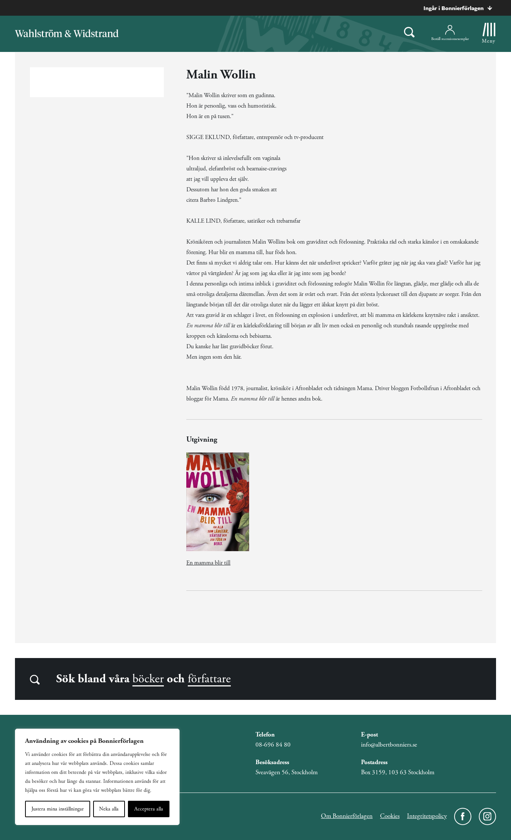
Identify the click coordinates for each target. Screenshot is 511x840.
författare (209, 678)
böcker (148, 678)
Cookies (390, 816)
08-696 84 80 (273, 745)
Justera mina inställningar (57, 809)
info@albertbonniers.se (389, 745)
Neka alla (109, 809)
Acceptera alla (148, 809)
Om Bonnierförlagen (347, 816)
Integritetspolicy (427, 816)
